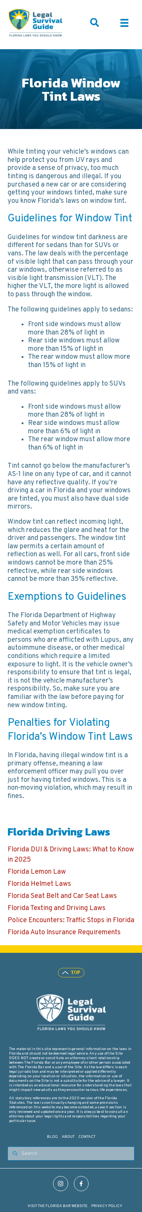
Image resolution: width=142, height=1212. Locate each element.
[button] (94, 22)
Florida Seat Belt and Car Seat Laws (62, 896)
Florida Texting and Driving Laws (57, 908)
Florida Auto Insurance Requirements (64, 932)
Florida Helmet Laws (39, 884)
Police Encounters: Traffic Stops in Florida (71, 920)
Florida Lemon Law (37, 872)
